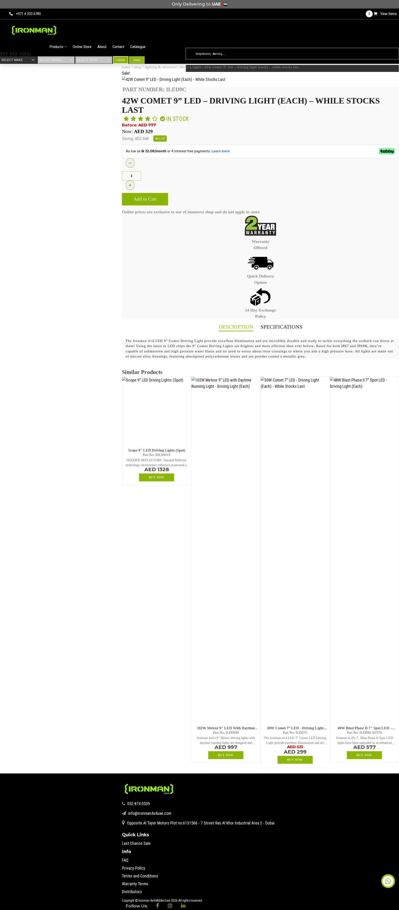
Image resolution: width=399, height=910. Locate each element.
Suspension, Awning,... (201, 45)
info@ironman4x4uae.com (149, 813)
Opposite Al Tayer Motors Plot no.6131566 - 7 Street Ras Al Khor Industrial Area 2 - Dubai (200, 823)
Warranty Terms (135, 883)
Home (126, 67)
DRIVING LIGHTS (191, 67)
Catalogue (137, 46)
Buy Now (156, 477)
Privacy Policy (133, 868)
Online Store (82, 46)
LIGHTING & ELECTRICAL (161, 67)
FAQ (125, 860)
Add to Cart (145, 199)
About (101, 46)
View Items (383, 14)
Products (56, 46)
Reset (136, 60)
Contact (118, 46)
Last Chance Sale (136, 843)
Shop (138, 67)
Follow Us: (137, 906)
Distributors (132, 891)
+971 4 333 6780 (28, 14)
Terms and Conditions (140, 875)
